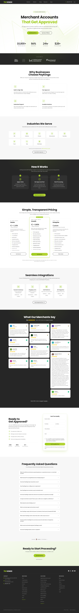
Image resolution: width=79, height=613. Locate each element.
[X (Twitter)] (70, 571)
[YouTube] (74, 571)
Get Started (18, 253)
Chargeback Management (45, 585)
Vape (23, 597)
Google (47, 320)
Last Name (57, 423)
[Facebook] (68, 571)
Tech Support (24, 593)
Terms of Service (72, 609)
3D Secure (42, 601)
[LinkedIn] (72, 571)
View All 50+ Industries (38, 152)
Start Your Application (39, 195)
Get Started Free (33, 32)
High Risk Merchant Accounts (46, 578)
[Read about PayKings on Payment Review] (51, 60)
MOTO (42, 599)
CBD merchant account (46, 148)
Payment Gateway (44, 580)
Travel (23, 595)
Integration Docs (62, 587)
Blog (60, 578)
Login (74, 1)
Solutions (34, 1)
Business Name (47, 418)
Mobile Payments (43, 593)
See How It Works (46, 32)
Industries (28, 1)
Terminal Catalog (62, 585)
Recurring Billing (43, 595)
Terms (61, 447)
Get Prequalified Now (55, 444)
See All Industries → (39, 559)
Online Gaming (24, 589)
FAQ (60, 589)
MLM (23, 585)
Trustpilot (51, 320)
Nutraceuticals (24, 587)
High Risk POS (43, 597)
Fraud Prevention (43, 587)
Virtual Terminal (43, 591)
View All (23, 599)
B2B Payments (43, 589)
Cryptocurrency (24, 580)
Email (45, 433)
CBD (23, 578)
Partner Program (62, 580)
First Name (46, 423)
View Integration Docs (38, 302)
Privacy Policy (66, 609)
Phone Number (47, 428)
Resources (45, 1)
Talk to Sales (60, 253)
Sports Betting (24, 591)
